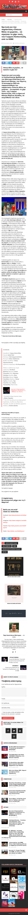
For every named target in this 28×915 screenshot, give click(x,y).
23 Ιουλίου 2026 (6, 839)
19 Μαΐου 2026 (13, 751)
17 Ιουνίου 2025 (13, 775)
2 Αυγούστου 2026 (14, 817)
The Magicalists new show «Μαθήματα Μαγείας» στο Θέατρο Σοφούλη (16, 756)
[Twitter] (12, 1)
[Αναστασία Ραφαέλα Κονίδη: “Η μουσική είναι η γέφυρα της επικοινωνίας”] (5, 792)
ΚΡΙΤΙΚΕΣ (6, 807)
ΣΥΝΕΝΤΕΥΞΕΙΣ (8, 779)
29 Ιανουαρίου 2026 (14, 759)
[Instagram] (18, 1)
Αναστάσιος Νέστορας (19, 43)
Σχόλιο (3, 687)
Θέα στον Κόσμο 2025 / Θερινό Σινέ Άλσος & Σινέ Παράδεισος (17, 772)
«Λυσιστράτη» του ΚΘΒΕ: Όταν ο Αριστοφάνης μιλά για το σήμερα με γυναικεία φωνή (17, 844)
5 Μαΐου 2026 (13, 803)
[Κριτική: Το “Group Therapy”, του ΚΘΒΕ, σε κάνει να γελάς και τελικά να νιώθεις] (5, 852)
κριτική (5, 552)
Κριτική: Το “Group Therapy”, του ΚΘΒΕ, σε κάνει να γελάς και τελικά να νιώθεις (17, 852)
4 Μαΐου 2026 (13, 855)
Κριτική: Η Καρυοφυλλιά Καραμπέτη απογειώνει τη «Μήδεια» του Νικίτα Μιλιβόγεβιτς (16, 813)
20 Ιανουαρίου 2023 (7, 43)
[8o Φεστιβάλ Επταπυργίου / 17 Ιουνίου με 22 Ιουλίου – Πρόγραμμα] (5, 748)
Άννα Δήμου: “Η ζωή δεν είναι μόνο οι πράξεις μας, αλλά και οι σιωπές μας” (17, 800)
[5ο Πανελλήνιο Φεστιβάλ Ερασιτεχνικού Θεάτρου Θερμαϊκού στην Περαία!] (5, 764)
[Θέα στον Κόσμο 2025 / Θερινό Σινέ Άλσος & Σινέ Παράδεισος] (5, 772)
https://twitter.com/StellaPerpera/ (15, 531)
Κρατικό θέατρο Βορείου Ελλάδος (11, 549)
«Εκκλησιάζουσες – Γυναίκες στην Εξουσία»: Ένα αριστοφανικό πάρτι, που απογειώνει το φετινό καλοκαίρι (17, 823)
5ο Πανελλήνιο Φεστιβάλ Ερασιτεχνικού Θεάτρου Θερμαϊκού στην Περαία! (16, 764)
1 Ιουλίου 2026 (13, 847)
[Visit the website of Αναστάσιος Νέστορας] (12, 652)
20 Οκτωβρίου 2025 (14, 767)
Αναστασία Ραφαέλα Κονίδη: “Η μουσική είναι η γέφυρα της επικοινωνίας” (17, 792)
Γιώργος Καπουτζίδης (11, 543)
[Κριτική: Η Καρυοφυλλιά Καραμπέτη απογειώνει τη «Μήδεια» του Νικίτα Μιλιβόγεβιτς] (5, 812)
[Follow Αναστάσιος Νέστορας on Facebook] (15, 652)
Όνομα (3, 698)
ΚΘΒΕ (14, 546)
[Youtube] (15, 1)
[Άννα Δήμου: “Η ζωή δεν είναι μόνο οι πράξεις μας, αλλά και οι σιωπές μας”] (5, 800)
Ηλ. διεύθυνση (5, 703)
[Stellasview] (14, 8)
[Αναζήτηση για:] (14, 15)
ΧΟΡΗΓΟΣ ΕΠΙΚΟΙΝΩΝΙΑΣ (10, 743)
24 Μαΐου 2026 (13, 787)
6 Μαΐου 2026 (13, 795)
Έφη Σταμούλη (6, 546)
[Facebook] (9, 1)
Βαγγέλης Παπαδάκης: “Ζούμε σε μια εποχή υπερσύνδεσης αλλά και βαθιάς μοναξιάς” (17, 784)
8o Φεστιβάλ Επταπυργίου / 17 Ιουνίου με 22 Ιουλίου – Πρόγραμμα (17, 748)
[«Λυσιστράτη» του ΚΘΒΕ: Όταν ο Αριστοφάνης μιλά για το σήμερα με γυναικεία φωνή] (5, 844)
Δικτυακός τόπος (6, 707)
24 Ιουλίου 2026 (6, 827)
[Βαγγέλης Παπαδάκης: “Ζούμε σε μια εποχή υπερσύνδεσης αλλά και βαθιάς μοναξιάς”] (5, 784)
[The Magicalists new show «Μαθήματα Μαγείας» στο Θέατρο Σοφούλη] (5, 756)
